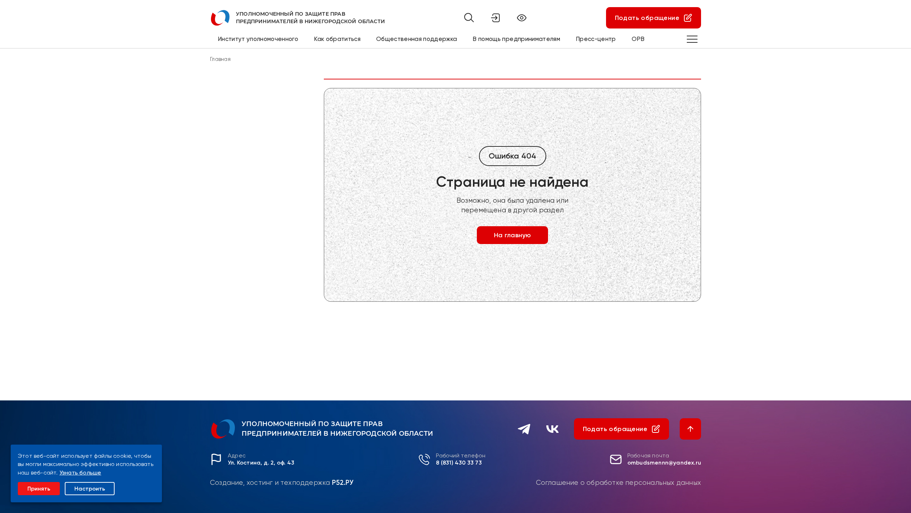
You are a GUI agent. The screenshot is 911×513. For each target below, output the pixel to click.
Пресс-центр (596, 38)
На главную (512, 235)
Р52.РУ (342, 482)
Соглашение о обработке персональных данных (618, 483)
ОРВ (638, 38)
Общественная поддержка (416, 38)
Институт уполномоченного (258, 38)
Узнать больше (80, 472)
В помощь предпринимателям (516, 38)
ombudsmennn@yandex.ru (664, 462)
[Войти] (495, 18)
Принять (38, 488)
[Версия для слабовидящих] (522, 18)
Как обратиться (337, 38)
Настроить (89, 488)
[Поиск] (469, 18)
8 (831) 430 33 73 (458, 462)
